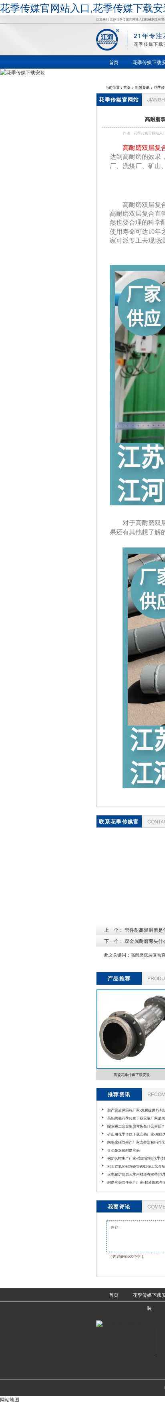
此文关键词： (117, 955)
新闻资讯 (142, 87)
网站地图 (9, 1399)
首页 (127, 87)
